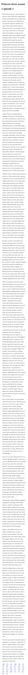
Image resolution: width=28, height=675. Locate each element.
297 (3, 669)
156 (22, 671)
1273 (19, 669)
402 (19, 664)
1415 (19, 667)
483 (3, 671)
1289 (11, 671)
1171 (7, 669)
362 (23, 669)
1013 (23, 667)
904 (3, 673)
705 (3, 666)
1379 (19, 666)
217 (7, 667)
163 (15, 669)
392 (3, 667)
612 (23, 664)
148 (11, 664)
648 (7, 666)
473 (15, 667)
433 (23, 666)
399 (11, 669)
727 (19, 671)
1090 (3, 664)
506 (7, 671)
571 (7, 664)
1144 (11, 667)
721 (7, 673)
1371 (15, 666)
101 (15, 671)
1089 (15, 664)
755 (11, 666)
